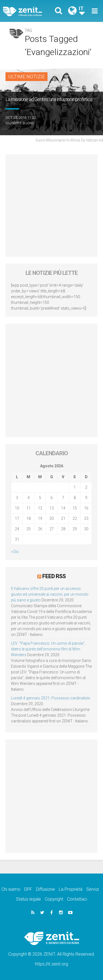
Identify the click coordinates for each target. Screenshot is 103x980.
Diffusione (45, 889)
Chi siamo (10, 889)
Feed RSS (54, 576)
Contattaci (77, 899)
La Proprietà (70, 889)
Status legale (28, 899)
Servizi (92, 889)
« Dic (15, 551)
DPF (28, 889)
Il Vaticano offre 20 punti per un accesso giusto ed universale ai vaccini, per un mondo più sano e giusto (49, 594)
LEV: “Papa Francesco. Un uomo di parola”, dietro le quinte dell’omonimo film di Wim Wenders (48, 649)
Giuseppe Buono (20, 123)
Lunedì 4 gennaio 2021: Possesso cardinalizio (50, 698)
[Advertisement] (51, 205)
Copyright (54, 899)
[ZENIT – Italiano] (29, 11)
